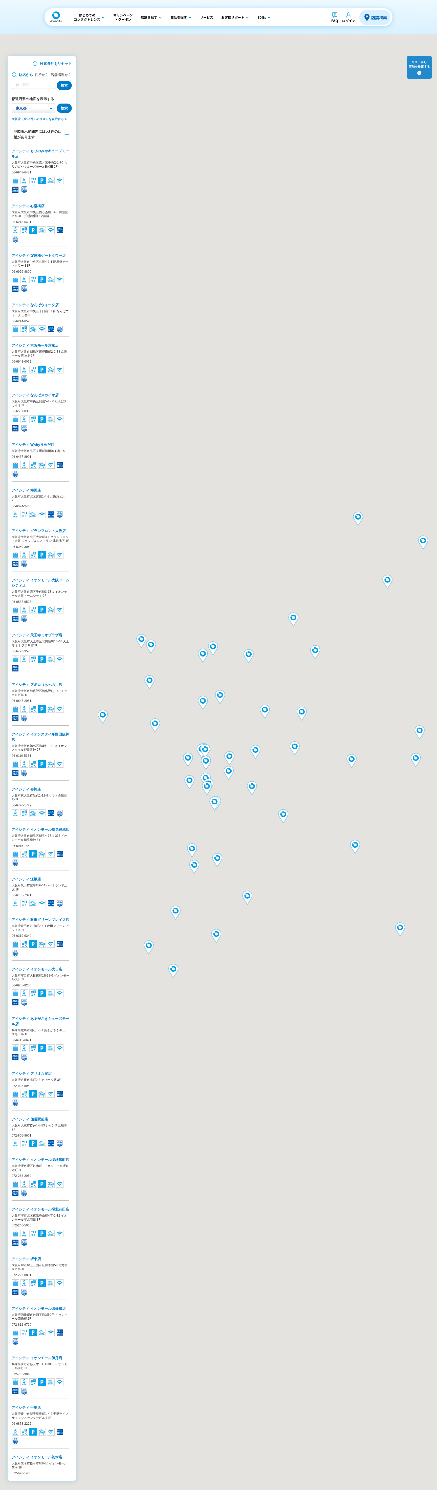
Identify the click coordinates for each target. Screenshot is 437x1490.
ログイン (348, 20)
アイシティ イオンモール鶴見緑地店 (40, 829)
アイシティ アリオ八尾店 (32, 1073)
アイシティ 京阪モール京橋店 (35, 345)
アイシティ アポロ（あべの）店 (37, 685)
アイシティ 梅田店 (26, 490)
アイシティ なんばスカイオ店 (35, 395)
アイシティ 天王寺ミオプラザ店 (37, 635)
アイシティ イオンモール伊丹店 (37, 1358)
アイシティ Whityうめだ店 (33, 445)
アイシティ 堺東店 (26, 1259)
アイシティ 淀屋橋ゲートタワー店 (39, 255)
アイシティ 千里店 (26, 1407)
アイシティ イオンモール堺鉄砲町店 (40, 1160)
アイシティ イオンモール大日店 (37, 969)
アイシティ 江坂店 (26, 879)
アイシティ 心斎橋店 (28, 206)
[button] (358, 519)
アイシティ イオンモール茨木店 (37, 1457)
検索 (64, 85)
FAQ (334, 20)
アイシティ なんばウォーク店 (35, 305)
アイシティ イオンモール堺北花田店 (40, 1209)
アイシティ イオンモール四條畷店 (39, 1308)
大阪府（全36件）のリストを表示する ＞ (40, 119)
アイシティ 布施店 (26, 789)
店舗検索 (379, 17)
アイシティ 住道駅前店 (30, 1119)
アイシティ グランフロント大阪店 (39, 531)
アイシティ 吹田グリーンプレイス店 (40, 920)
